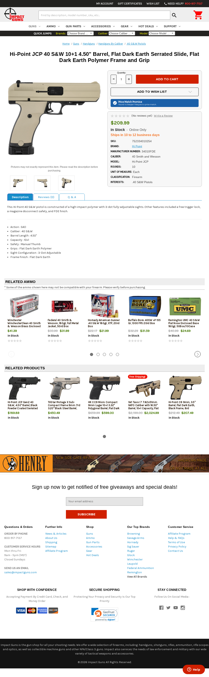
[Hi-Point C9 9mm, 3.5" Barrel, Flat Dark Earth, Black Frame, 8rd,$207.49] (185, 388)
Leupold (132, 563)
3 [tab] (104, 354)
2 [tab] (98, 354)
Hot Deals (146, 26)
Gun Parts (73, 26)
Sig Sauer (133, 546)
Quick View (25, 306)
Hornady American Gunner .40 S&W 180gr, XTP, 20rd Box (104, 323)
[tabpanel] (24, 321)
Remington (134, 572)
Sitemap (50, 546)
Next (198, 354)
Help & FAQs (176, 538)
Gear (124, 26)
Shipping (51, 542)
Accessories (101, 26)
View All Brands (137, 576)
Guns (33, 26)
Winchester (135, 559)
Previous (11, 354)
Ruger (131, 551)
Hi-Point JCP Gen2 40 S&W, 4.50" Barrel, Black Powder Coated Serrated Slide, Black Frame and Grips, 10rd (23, 408)
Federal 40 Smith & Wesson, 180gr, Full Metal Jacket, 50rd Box (63, 323)
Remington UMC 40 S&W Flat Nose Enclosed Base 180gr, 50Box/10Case (184, 323)
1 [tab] (91, 354)
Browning (133, 533)
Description (20, 197)
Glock (131, 555)
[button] (104, 614)
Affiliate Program (56, 551)
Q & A (72, 197)
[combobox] (104, 15)
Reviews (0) (46, 197)
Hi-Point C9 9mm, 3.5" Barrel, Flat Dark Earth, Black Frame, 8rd (182, 405)
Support (170, 26)
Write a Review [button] (163, 115)
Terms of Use (176, 542)
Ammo (51, 26)
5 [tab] (117, 354)
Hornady (132, 542)
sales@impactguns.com (20, 572)
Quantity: (121, 72)
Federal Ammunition (140, 568)
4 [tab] (110, 354)
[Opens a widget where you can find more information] (193, 670)
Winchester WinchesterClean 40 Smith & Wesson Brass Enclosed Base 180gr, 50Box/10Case (24, 325)
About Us (51, 538)
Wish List (153, 3)
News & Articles (56, 533)
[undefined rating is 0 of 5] (120, 115)
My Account (104, 3)
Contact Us (175, 551)
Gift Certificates (130, 3)
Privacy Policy (177, 546)
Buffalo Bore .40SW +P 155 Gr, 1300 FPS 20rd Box (144, 322)
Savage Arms (135, 538)
